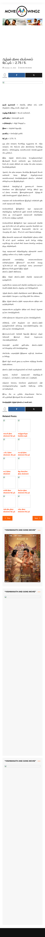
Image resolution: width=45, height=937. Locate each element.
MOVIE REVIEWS (26, 68)
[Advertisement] (22, 39)
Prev (8, 518)
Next (36, 518)
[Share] (16, 75)
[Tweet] (33, 75)
